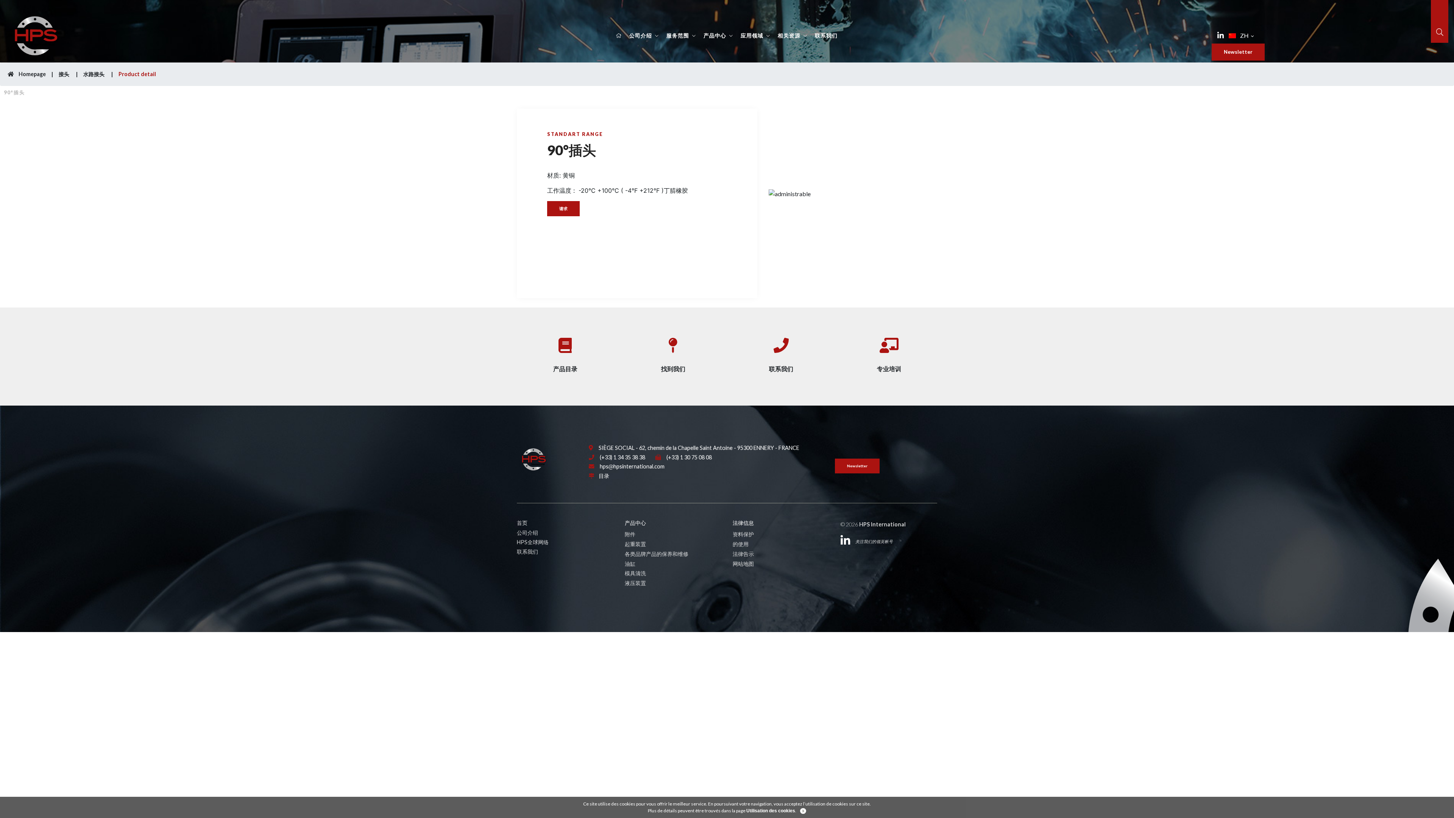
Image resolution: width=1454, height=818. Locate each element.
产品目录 (565, 368)
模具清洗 (635, 573)
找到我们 (673, 368)
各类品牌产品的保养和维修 (656, 554)
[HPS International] (534, 459)
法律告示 (743, 554)
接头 (64, 74)
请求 (563, 208)
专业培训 (889, 368)
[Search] (1439, 32)
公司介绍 (640, 36)
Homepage (31, 74)
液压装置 (635, 583)
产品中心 (715, 36)
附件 (630, 534)
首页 (522, 523)
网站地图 (743, 563)
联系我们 (826, 36)
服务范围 (677, 36)
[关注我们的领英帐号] (1220, 35)
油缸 (630, 563)
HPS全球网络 (533, 542)
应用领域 (752, 36)
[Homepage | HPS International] (36, 34)
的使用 (741, 544)
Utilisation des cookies (770, 810)
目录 (604, 476)
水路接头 (94, 74)
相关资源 (789, 36)
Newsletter (1238, 52)
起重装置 (635, 544)
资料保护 (743, 534)
